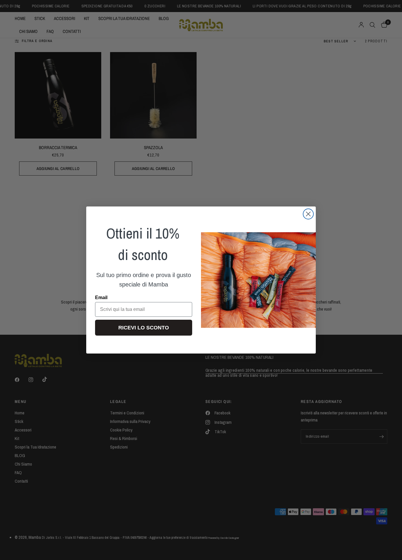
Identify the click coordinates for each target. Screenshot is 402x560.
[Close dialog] (308, 214)
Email (101, 297)
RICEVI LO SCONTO (143, 328)
